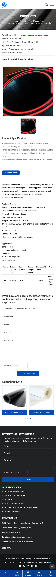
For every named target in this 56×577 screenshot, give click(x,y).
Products (23, 21)
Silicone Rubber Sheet (42, 412)
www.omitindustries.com (21, 541)
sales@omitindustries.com (20, 537)
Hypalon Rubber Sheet (14, 412)
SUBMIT (28, 479)
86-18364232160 (12, 532)
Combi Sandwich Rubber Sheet (18, 23)
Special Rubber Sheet (36, 21)
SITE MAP (7, 547)
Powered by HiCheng (33, 562)
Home (16, 21)
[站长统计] (47, 562)
